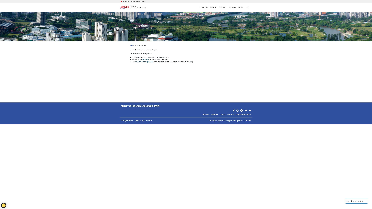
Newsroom (222, 7)
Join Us (240, 7)
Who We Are (204, 7)
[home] (131, 46)
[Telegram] (241, 111)
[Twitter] (246, 111)
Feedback (214, 115)
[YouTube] (250, 111)
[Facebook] (234, 111)
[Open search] (247, 7)
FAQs (221, 115)
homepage (145, 59)
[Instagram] (237, 111)
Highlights (232, 7)
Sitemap (149, 121)
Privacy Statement (127, 121)
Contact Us (205, 115)
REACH (229, 115)
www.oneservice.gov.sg (143, 62)
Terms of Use (139, 121)
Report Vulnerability (242, 115)
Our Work (213, 7)
